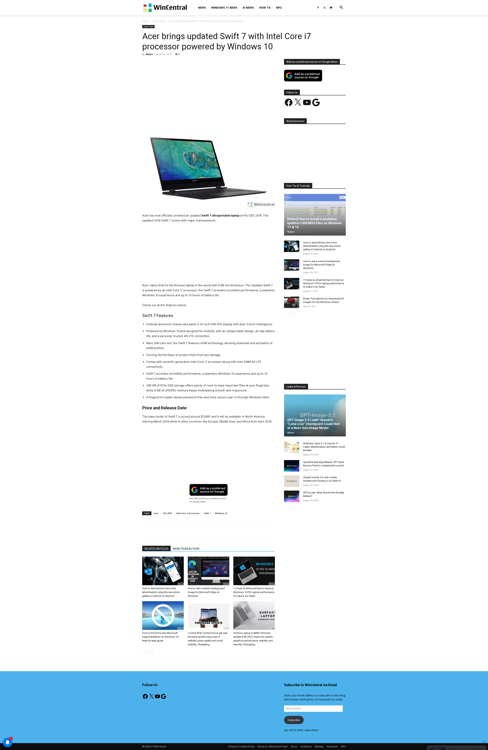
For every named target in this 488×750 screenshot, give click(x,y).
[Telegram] (222, 119)
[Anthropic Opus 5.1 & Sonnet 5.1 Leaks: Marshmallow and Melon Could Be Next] (291, 447)
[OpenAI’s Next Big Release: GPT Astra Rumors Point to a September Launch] (291, 466)
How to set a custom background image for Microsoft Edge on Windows (206, 592)
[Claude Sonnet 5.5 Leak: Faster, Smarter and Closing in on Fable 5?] (291, 481)
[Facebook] (318, 7)
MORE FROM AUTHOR (186, 548)
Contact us (306, 746)
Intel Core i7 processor (188, 513)
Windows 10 (221, 513)
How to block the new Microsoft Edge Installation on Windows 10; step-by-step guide (160, 637)
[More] (231, 119)
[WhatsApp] (195, 119)
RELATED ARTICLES (156, 548)
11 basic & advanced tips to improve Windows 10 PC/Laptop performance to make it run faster (253, 592)
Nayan (149, 54)
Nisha (290, 432)
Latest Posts (158, 21)
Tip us (294, 746)
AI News (248, 7)
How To (265, 7)
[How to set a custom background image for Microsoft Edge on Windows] (208, 571)
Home (145, 21)
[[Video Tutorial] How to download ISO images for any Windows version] (291, 302)
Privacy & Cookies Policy (241, 746)
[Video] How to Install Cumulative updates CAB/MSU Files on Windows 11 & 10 (314, 223)
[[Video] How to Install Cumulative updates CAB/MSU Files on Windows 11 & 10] (315, 215)
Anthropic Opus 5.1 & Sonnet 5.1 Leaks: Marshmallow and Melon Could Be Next (324, 447)
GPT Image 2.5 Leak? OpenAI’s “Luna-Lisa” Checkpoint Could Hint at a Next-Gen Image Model (313, 424)
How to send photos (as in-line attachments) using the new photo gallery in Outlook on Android (161, 592)
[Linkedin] (204, 119)
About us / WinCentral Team (273, 746)
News (202, 7)
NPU (279, 7)
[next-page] (150, 652)
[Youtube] (331, 7)
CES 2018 (167, 513)
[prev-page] (144, 652)
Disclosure (332, 746)
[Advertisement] (208, 87)
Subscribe (294, 720)
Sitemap (319, 746)
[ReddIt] (213, 119)
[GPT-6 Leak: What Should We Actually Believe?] (291, 496)
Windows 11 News (224, 7)
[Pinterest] (186, 119)
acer (156, 513)
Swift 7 (207, 513)
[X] (324, 7)
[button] (341, 8)
